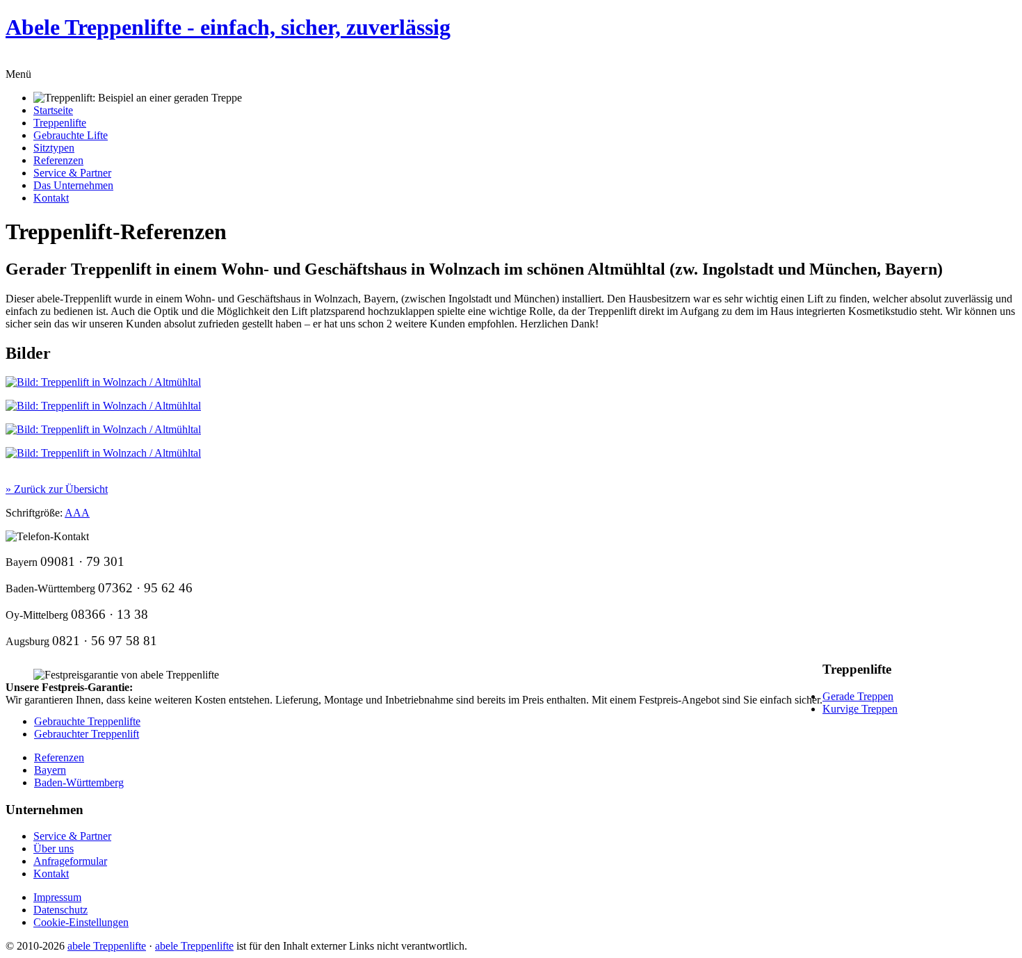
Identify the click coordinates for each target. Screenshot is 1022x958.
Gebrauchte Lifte (70, 135)
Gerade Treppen (857, 696)
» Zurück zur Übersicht (57, 489)
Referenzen (58, 160)
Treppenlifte (59, 123)
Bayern (50, 770)
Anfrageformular (70, 861)
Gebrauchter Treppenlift (86, 734)
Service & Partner (72, 173)
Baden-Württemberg (79, 782)
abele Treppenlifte (106, 946)
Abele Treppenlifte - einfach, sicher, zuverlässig (228, 27)
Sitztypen (53, 148)
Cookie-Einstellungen (81, 922)
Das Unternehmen (73, 185)
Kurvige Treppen (860, 709)
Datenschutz (60, 910)
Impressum (57, 897)
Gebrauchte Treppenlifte (87, 721)
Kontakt (51, 198)
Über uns (53, 848)
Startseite (53, 110)
